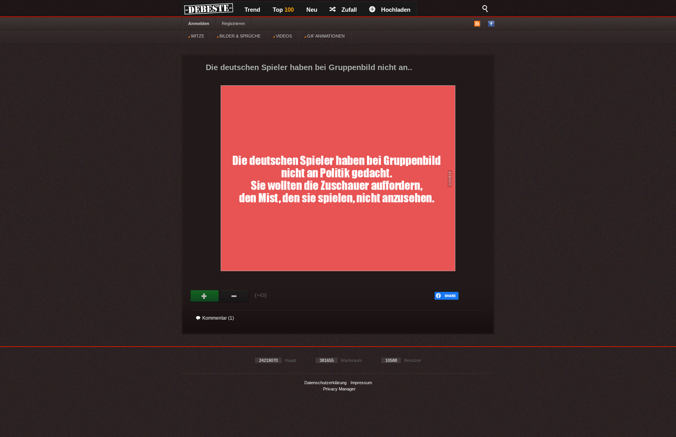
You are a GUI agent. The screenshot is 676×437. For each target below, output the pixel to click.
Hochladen (395, 9)
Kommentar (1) (218, 318)
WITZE (197, 36)
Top (283, 9)
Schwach (234, 296)
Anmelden (198, 23)
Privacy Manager (339, 389)
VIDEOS (283, 36)
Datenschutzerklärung (325, 382)
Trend (252, 9)
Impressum (361, 382)
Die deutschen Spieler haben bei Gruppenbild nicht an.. (309, 67)
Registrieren (233, 23)
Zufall (349, 9)
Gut (204, 296)
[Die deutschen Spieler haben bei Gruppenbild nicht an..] (338, 278)
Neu (311, 9)
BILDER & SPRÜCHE (239, 36)
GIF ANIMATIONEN (325, 36)
